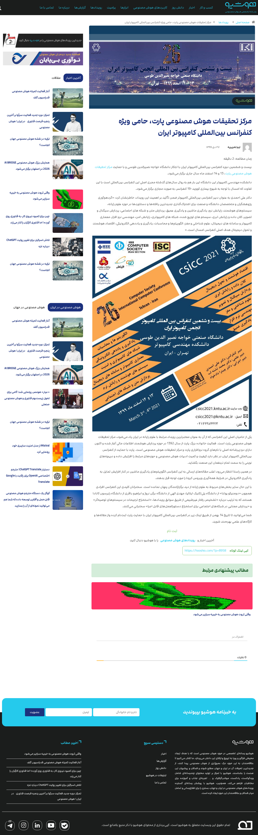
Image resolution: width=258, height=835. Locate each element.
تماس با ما (47, 7)
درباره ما (64, 7)
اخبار (192, 7)
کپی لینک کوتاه (239, 550)
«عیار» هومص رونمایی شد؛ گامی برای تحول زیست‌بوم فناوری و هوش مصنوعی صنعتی (27, 398)
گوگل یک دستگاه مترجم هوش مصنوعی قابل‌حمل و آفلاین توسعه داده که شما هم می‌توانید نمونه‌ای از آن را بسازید (27, 499)
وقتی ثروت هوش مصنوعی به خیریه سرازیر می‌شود (222, 614)
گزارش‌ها (80, 7)
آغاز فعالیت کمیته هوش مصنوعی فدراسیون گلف (54, 762)
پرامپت (111, 7)
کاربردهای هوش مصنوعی (150, 7)
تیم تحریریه (234, 147)
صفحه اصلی (243, 22)
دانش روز (178, 7)
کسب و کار (206, 7)
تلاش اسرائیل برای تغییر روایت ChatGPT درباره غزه (54, 785)
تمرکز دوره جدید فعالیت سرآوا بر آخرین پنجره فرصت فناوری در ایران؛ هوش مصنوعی (28, 121)
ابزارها (124, 7)
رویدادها (96, 7)
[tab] (73, 78)
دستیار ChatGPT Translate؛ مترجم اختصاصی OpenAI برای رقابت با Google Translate (28, 475)
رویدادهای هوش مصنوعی (177, 540)
